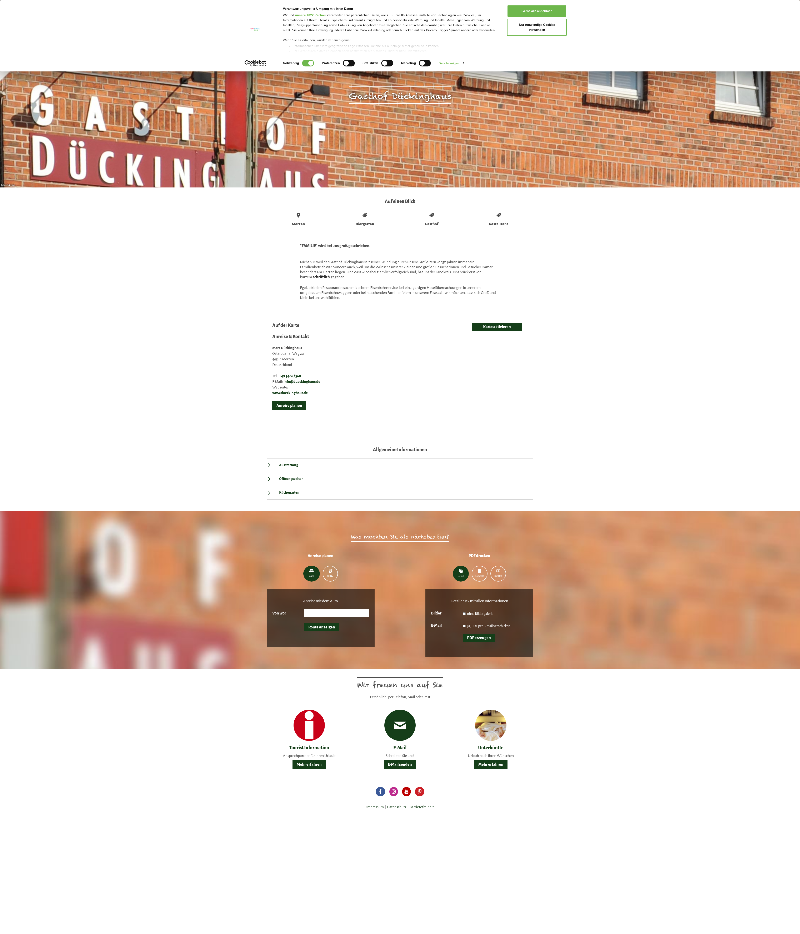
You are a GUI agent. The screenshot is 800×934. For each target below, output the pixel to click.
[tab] (311, 574)
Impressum (375, 807)
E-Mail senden (400, 764)
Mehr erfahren (309, 764)
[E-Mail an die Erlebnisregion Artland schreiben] (400, 725)
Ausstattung (288, 465)
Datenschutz (396, 807)
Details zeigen (449, 63)
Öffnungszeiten (291, 479)
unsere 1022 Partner (310, 15)
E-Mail (436, 625)
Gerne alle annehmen (536, 11)
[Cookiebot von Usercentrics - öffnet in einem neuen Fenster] (255, 63)
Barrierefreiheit (422, 807)
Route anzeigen (321, 627)
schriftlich (321, 277)
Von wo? (279, 613)
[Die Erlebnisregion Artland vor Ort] (309, 725)
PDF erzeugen (479, 638)
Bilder (436, 613)
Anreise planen (289, 405)
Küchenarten (289, 492)
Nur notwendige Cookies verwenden (537, 27)
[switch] (349, 63)
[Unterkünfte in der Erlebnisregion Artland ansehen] (490, 725)
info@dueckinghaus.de (302, 382)
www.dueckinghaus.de (290, 393)
